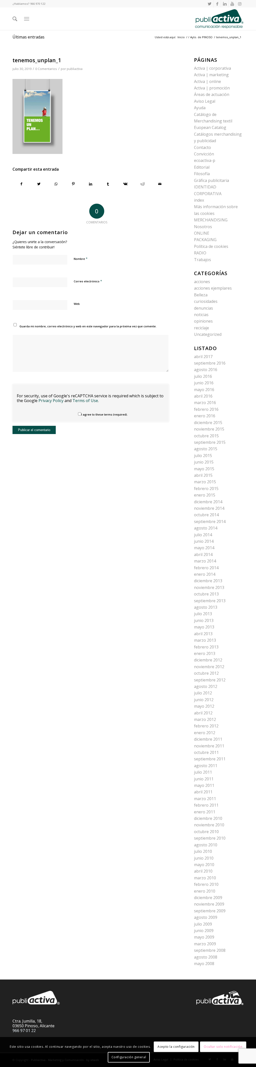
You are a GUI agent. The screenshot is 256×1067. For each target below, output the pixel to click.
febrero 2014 (206, 567)
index (199, 200)
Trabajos (202, 259)
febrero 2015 (206, 488)
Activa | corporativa (212, 68)
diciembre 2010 (208, 818)
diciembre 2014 (208, 502)
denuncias (203, 308)
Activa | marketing (211, 74)
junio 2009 (204, 930)
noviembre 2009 (209, 904)
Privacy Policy (51, 400)
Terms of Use (85, 400)
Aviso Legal (204, 101)
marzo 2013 (205, 640)
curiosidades (206, 301)
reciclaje (201, 328)
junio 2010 (204, 858)
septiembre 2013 (210, 600)
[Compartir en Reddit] (142, 184)
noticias (201, 314)
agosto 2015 (205, 449)
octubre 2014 (206, 515)
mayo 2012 (204, 706)
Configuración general (129, 1057)
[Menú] (26, 18)
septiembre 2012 (210, 680)
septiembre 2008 (210, 950)
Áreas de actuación (211, 94)
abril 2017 (203, 356)
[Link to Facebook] (217, 3)
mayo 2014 (204, 547)
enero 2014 (204, 574)
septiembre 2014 (210, 521)
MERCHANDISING (211, 220)
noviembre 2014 (209, 508)
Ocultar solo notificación (223, 1047)
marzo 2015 (205, 482)
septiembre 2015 (210, 442)
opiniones (203, 321)
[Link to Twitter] (209, 3)
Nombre (81, 258)
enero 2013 (204, 653)
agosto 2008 (205, 957)
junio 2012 (204, 699)
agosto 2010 (205, 845)
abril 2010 (203, 871)
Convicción (204, 154)
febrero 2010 (206, 884)
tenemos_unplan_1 (36, 60)
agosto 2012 (205, 686)
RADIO (200, 253)
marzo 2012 (205, 719)
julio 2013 (203, 613)
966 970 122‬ (37, 3)
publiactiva (74, 68)
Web (77, 304)
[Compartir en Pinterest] (73, 184)
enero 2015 (204, 495)
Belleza (201, 295)
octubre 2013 (206, 594)
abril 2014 (203, 554)
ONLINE (201, 233)
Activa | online (207, 81)
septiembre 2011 (210, 759)
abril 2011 (203, 792)
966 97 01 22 (24, 1030)
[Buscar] (14, 18)
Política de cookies (211, 246)
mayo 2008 (204, 963)
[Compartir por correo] (159, 184)
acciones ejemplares (213, 288)
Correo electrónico (88, 281)
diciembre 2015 (208, 422)
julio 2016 (203, 376)
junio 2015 (204, 462)
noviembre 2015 (209, 429)
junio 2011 (204, 779)
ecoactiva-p (204, 160)
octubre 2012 (206, 673)
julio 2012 (203, 693)
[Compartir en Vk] (125, 184)
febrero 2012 (206, 726)
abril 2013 (203, 633)
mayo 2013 (204, 627)
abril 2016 (203, 396)
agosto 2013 (205, 607)
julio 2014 (203, 534)
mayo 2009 (204, 937)
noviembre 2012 (209, 666)
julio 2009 (203, 924)
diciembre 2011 (208, 739)
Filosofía (202, 173)
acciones (202, 281)
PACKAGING (205, 239)
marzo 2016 (205, 402)
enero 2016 (204, 416)
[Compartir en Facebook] (21, 184)
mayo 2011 (204, 785)
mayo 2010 (204, 864)
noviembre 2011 (209, 746)
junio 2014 (204, 541)
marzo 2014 (205, 561)
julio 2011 (203, 772)
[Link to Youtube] (232, 3)
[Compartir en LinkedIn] (90, 184)
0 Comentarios (46, 68)
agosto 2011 (205, 765)
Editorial (202, 167)
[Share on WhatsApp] (56, 184)
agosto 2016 (205, 369)
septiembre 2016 (210, 363)
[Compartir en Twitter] (38, 184)
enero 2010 (204, 891)
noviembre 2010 (209, 825)
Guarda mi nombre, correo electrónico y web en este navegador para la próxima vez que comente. (88, 326)
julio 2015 (203, 455)
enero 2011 (204, 812)
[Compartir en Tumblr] (108, 184)
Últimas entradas (28, 37)
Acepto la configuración (176, 1047)
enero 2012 (204, 732)
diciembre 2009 (208, 897)
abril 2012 (203, 713)
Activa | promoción (212, 88)
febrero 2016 (206, 409)
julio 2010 (203, 851)
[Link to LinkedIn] (224, 3)
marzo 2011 (205, 798)
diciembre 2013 (208, 580)
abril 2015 (203, 475)
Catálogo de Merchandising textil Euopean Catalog (213, 121)
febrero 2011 (206, 805)
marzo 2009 (205, 944)
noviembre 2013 (209, 587)
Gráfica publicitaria (211, 180)
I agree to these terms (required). (104, 414)
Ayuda (200, 107)
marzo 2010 (205, 878)
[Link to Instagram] (240, 3)
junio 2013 (204, 620)
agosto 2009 (205, 917)
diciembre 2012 (208, 660)
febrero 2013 (206, 647)
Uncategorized (208, 334)
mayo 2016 (204, 389)
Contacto (202, 147)
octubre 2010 (206, 831)
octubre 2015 (206, 436)
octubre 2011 (206, 752)
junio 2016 (204, 383)
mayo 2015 (204, 469)
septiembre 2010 (210, 838)
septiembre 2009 (210, 911)
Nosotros (203, 226)
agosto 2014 (205, 528)
